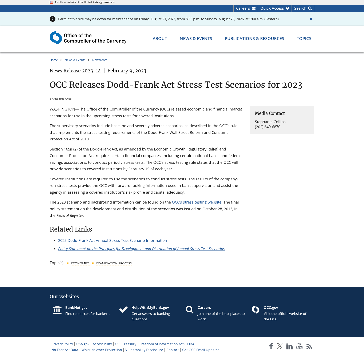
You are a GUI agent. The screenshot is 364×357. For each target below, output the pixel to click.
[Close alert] (311, 19)
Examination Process (114, 263)
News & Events (75, 60)
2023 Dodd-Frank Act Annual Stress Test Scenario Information (112, 240)
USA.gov (82, 344)
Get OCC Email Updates (200, 350)
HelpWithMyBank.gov (150, 307)
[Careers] (191, 310)
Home (54, 60)
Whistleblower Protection (102, 350)
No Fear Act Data (64, 350)
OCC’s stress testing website (196, 202)
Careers (243, 8)
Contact (172, 350)
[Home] (125, 310)
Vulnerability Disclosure (144, 350)
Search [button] (300, 8)
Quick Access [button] (272, 8)
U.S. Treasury (125, 344)
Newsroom (99, 60)
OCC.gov (271, 307)
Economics (80, 263)
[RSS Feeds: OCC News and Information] (309, 347)
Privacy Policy (62, 344)
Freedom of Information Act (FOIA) (167, 344)
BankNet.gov (76, 307)
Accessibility (102, 344)
